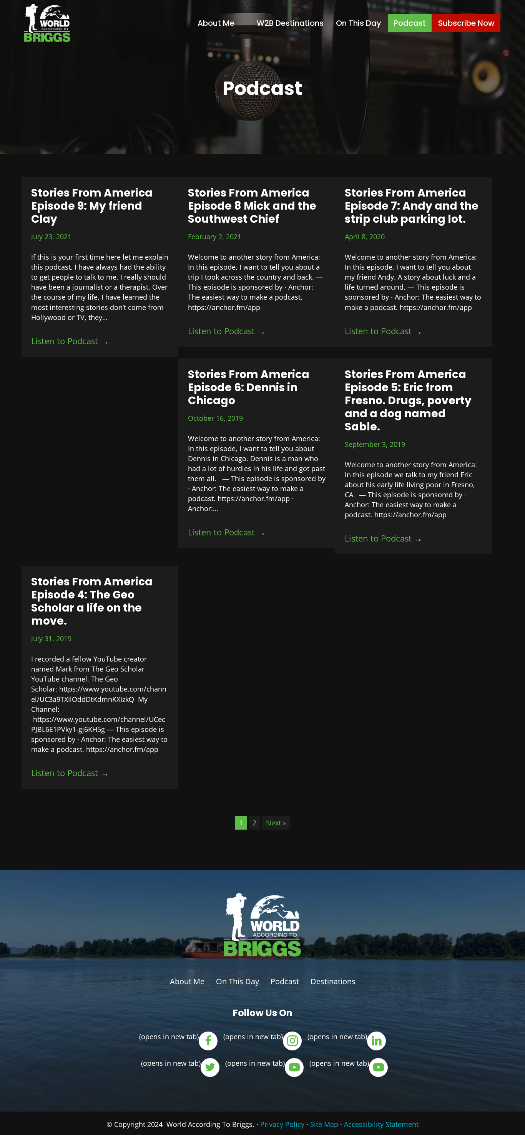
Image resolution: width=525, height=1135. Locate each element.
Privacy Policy (282, 1124)
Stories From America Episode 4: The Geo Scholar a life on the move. (92, 601)
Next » (276, 822)
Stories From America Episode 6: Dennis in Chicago (248, 387)
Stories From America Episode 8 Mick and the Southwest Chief (252, 206)
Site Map (324, 1124)
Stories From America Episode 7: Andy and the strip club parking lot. (411, 206)
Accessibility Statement (381, 1124)
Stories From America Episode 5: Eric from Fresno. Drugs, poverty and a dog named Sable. (408, 400)
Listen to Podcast (70, 341)
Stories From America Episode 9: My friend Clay (92, 206)
